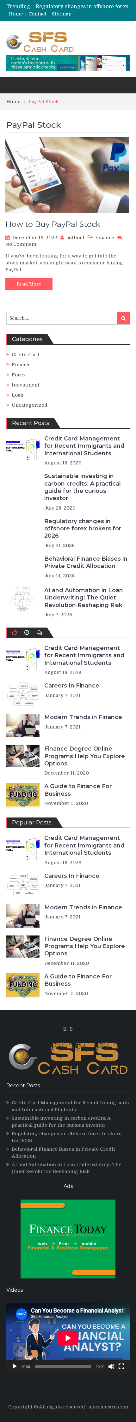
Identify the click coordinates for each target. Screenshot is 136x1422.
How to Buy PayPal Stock (52, 224)
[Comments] (39, 632)
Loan (17, 395)
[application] (68, 1337)
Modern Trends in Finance (83, 717)
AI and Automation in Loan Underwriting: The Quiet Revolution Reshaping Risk (83, 598)
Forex (19, 375)
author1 (75, 237)
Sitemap (61, 14)
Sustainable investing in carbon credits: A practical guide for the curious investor (82, 487)
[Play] (14, 1366)
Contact (37, 14)
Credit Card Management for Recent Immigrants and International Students (84, 446)
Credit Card (26, 354)
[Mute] (111, 1366)
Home (16, 14)
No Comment (21, 244)
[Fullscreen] (121, 1366)
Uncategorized (29, 405)
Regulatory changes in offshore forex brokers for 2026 (82, 529)
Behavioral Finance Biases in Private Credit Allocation (85, 562)
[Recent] (26, 632)
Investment (26, 385)
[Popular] (14, 632)
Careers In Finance (71, 685)
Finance (104, 237)
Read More (29, 283)
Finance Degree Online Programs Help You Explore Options (84, 756)
